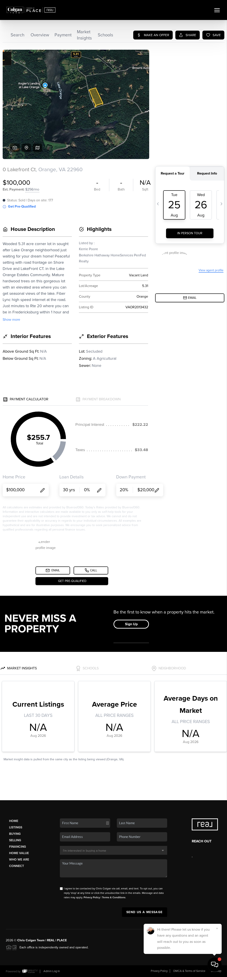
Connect (16, 866)
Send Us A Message (144, 912)
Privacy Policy (92, 897)
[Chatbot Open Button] (214, 964)
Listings (15, 827)
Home (13, 821)
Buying (15, 834)
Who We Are (19, 859)
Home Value (19, 853)
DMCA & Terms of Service (189, 971)
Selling (15, 840)
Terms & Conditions (113, 897)
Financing (17, 847)
